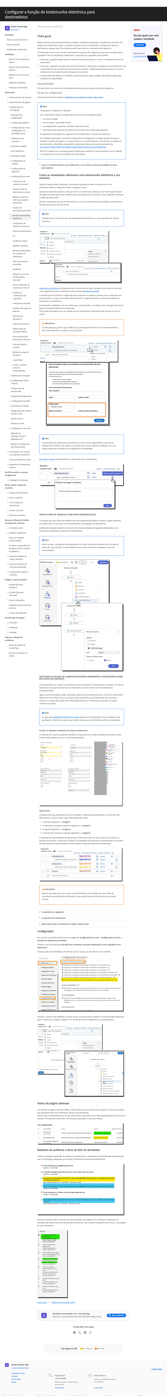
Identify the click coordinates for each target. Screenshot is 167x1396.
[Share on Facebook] (74, 1333)
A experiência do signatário (52, 912)
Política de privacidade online (63, 1302)
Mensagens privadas (47, 459)
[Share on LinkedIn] (85, 1333)
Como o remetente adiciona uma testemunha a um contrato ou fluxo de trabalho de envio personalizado (79, 166)
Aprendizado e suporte (18, 1373)
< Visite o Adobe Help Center (20, 1368)
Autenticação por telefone (49, 288)
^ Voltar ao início (156, 1369)
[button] (19, 97)
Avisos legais (42, 1302)
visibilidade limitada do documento (65, 717)
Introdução (14, 1376)
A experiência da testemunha (53, 918)
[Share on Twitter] (79, 1333)
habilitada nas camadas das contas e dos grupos (84, 97)
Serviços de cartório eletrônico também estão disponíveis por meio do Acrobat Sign (73, 147)
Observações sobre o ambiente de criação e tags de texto (65, 924)
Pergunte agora (59, 1387)
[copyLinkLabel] (90, 1333)
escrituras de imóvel (90, 291)
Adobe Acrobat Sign (19, 26)
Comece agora (98, 1387)
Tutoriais (13, 1382)
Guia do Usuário (16, 1379)
